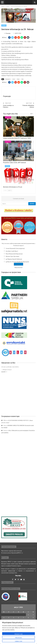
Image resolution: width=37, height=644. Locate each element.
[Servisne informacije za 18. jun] (18, 175)
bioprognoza (7, 79)
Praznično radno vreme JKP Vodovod (14, 162)
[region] (18, 632)
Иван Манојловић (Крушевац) (14, 253)
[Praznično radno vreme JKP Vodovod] (18, 151)
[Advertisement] (18, 393)
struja (18, 79)
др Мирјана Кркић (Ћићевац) (14, 259)
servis (13, 79)
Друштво (7, 117)
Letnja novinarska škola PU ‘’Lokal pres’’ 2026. (17, 138)
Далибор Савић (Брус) (12, 251)
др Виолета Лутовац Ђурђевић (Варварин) (17, 261)
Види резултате (18, 267)
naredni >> (4, 371)
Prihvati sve (18, 634)
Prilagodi (18, 637)
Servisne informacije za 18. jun (12, 187)
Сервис (4, 25)
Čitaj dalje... (18, 575)
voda (22, 79)
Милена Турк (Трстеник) (12, 256)
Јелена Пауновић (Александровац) (15, 248)
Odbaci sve (18, 641)
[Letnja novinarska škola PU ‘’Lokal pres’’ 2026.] (18, 126)
